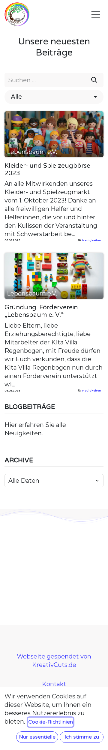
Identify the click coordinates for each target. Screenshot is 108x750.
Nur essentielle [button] (37, 737)
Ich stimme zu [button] (81, 737)
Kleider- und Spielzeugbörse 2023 (47, 169)
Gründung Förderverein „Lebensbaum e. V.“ (41, 311)
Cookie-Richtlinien (50, 722)
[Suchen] (94, 80)
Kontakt (54, 684)
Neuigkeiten (91, 240)
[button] (54, 97)
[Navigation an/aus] (96, 14)
